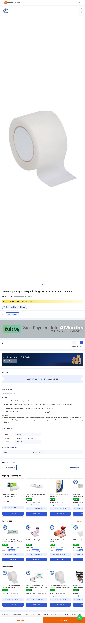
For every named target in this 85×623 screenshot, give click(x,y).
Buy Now (64, 620)
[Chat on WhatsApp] (80, 617)
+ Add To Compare (9, 467)
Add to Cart (21, 620)
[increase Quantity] (81, 342)
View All (79, 521)
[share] (81, 9)
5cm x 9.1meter (12, 314)
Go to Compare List (74, 467)
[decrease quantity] (74, 342)
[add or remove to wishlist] (81, 13)
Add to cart (13, 514)
